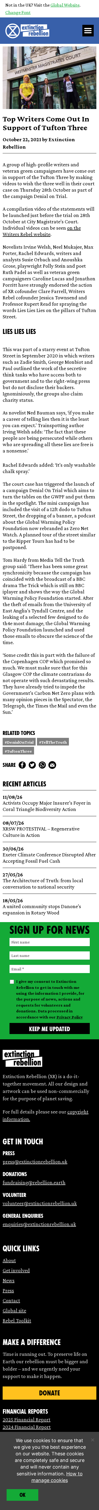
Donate (49, 1393)
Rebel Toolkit (17, 1320)
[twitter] (32, 765)
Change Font (18, 12)
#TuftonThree (18, 751)
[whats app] (42, 765)
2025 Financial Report (26, 1419)
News (9, 1280)
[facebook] (22, 765)
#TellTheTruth (53, 742)
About (9, 1260)
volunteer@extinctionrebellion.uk (40, 1203)
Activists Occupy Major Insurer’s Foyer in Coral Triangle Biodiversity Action (47, 803)
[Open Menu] (88, 30)
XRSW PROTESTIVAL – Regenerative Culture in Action (41, 829)
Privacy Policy (69, 1017)
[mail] (52, 765)
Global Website (64, 5)
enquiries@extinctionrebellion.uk (39, 1224)
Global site (14, 1310)
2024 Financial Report (27, 1427)
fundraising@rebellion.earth (34, 1182)
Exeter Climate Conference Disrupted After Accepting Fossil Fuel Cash (49, 855)
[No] (92, 1439)
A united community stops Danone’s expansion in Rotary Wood (42, 907)
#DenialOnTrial (19, 742)
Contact (11, 1300)
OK (23, 1495)
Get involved (16, 1270)
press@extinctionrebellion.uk (35, 1161)
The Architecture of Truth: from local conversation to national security (43, 881)
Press (8, 1290)
